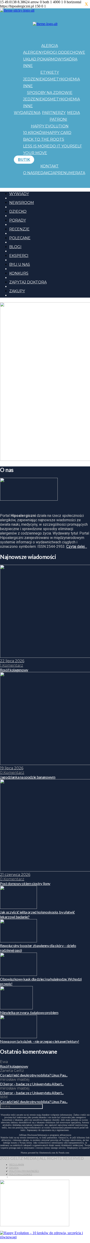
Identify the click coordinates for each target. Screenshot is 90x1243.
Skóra (70, 59)
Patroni (58, 119)
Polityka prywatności (24, 1171)
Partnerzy (54, 112)
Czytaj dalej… (76, 546)
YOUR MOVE (35, 153)
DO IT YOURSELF (66, 146)
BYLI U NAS (19, 264)
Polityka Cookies (20, 1174)
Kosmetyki (53, 79)
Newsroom (21, 202)
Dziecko (18, 211)
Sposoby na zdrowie (49, 92)
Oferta (13, 1167)
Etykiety (49, 72)
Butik (24, 159)
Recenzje (19, 229)
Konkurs (18, 273)
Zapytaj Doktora (28, 282)
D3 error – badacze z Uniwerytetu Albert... (32, 1084)
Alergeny (33, 52)
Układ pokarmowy (43, 59)
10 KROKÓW (34, 132)
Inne (28, 65)
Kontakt (49, 166)
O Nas (29, 173)
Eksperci (18, 255)
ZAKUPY (17, 291)
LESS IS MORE (36, 146)
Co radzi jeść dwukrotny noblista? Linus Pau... (33, 1075)
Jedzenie (32, 79)
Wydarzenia (27, 112)
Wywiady (19, 194)
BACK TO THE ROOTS (43, 139)
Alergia (49, 45)
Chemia (72, 79)
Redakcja (45, 173)
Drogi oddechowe (64, 52)
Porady (17, 220)
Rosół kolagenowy (14, 1066)
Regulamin (16, 1164)
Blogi (15, 247)
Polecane (19, 238)
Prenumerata (70, 173)
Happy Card (58, 132)
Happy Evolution (50, 126)
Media (73, 112)
